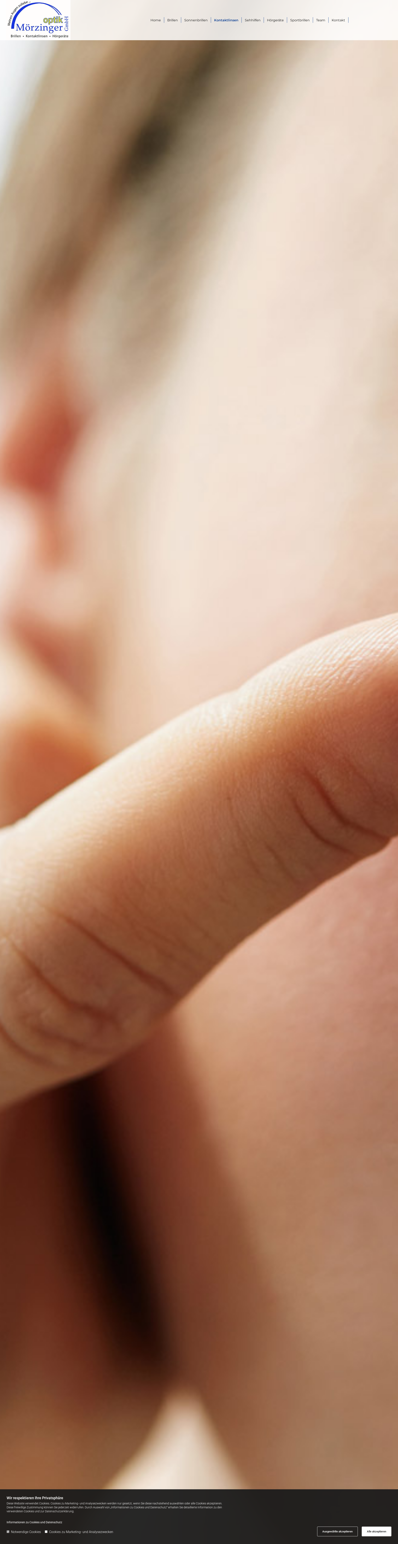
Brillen (172, 20)
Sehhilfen (253, 20)
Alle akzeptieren (376, 1531)
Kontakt (338, 20)
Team (320, 20)
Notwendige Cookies (26, 1532)
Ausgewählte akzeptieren (337, 1531)
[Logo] (52, 20)
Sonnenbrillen (196, 20)
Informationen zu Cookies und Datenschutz (34, 1522)
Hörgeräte (275, 20)
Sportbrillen (300, 20)
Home (155, 20)
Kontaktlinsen (226, 20)
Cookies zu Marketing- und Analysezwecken (81, 1532)
